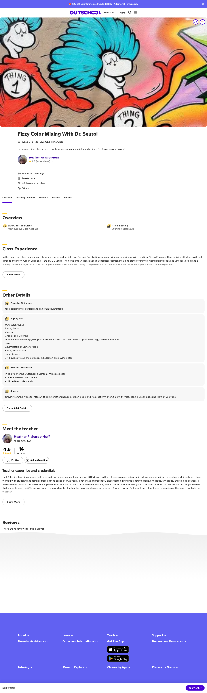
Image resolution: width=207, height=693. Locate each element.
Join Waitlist (195, 688)
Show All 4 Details (17, 408)
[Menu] (135, 12)
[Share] (195, 22)
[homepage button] (85, 13)
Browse (107, 12)
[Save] (202, 22)
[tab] (7, 197)
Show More (13, 274)
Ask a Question (39, 460)
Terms (128, 3)
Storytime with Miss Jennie (23, 377)
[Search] (129, 12)
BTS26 (108, 3)
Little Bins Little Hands (20, 381)
